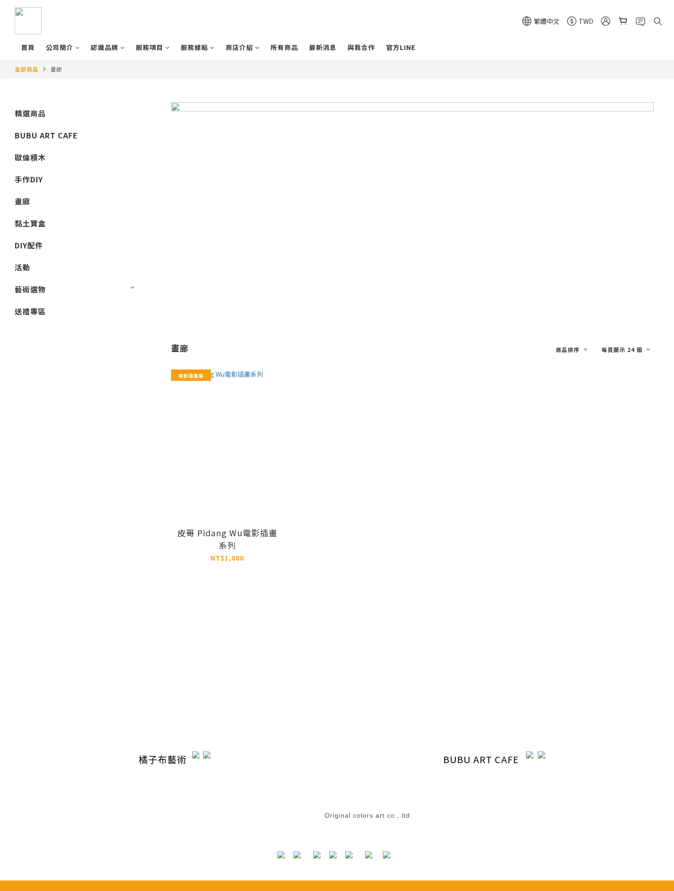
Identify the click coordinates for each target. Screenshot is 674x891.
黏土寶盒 (30, 223)
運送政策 (259, 679)
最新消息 (323, 47)
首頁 (28, 47)
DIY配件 (29, 245)
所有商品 (284, 47)
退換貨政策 (315, 805)
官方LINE (400, 47)
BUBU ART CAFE (46, 135)
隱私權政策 (261, 694)
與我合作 (361, 47)
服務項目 (149, 47)
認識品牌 (104, 47)
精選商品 (30, 113)
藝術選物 (30, 289)
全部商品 (27, 69)
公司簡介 (59, 47)
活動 (22, 267)
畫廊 (56, 69)
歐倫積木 (30, 157)
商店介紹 (239, 47)
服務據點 (194, 47)
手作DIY (29, 179)
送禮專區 (30, 311)
